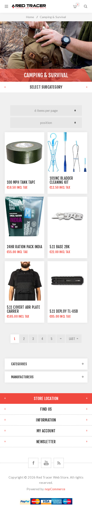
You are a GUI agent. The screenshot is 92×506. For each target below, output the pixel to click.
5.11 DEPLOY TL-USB (64, 311)
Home (30, 17)
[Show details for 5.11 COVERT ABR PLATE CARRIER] (25, 281)
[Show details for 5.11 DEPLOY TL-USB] (67, 281)
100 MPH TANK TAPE (21, 182)
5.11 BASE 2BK (60, 247)
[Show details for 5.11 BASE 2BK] (67, 216)
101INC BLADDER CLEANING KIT (61, 180)
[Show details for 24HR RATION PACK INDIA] (25, 216)
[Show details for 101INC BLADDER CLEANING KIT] (67, 152)
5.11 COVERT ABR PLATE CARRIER (23, 309)
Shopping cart (77, 4)
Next (60, 338)
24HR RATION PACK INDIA (24, 247)
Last (72, 339)
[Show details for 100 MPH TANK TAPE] (25, 152)
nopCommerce (55, 489)
